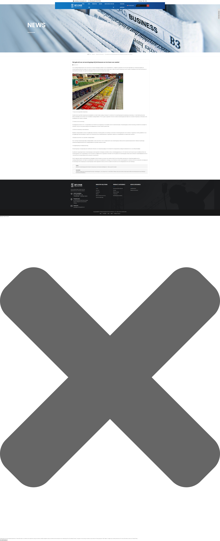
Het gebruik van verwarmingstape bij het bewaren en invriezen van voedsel (118, 54)
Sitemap (140, 1)
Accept (1, 540)
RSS (143, 1)
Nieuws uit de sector (100, 54)
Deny (4, 540)
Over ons (89, 5)
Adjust (6, 540)
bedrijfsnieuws (133, 188)
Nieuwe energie (116, 192)
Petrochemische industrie (118, 188)
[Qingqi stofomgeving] (76, 6)
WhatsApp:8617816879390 (95, 1)
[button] (110, 377)
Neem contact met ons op (109, 5)
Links (112, 213)
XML (146, 1)
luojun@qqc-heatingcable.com (80, 1)
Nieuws (100, 3)
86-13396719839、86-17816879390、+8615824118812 (80, 195)
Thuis (83, 3)
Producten (94, 3)
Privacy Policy (117, 213)
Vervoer (114, 190)
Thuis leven (115, 193)
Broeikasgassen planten (117, 195)
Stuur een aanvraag (122, 5)
